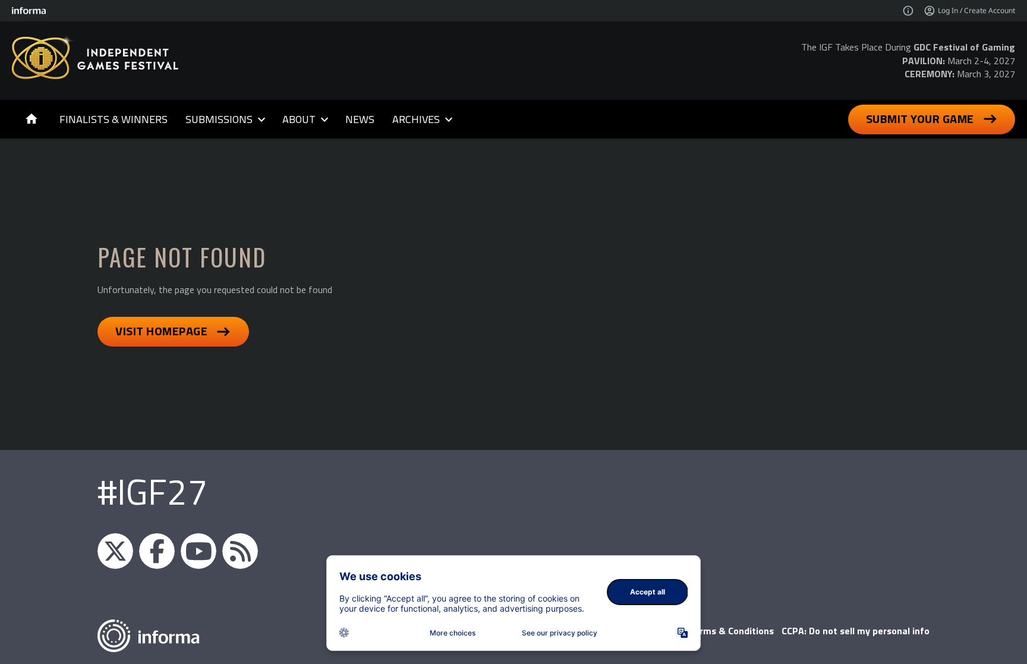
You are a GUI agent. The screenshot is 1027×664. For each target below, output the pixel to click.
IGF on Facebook (157, 551)
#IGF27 (152, 491)
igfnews (115, 551)
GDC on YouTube (198, 551)
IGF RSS (240, 551)
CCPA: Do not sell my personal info (856, 631)
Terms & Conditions (731, 631)
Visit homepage (161, 331)
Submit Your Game (920, 118)
